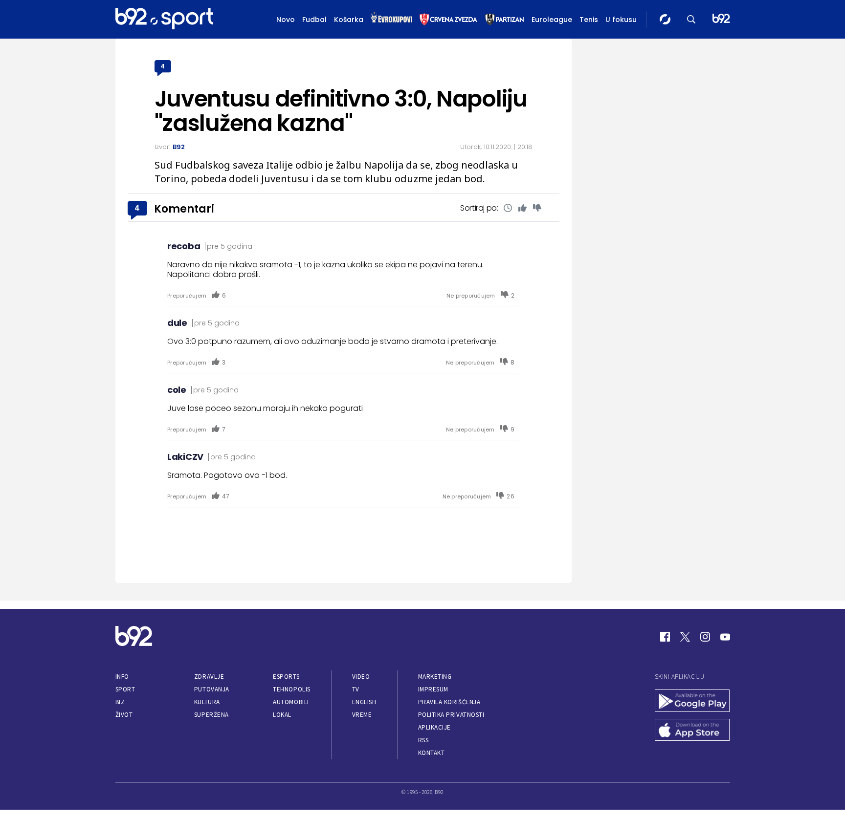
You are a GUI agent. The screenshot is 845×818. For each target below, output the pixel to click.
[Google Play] (692, 701)
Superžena (211, 714)
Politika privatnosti (451, 714)
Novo (285, 19)
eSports (286, 676)
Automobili (291, 702)
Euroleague (552, 19)
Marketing (435, 676)
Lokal (282, 714)
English (364, 702)
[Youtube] (725, 637)
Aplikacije (434, 727)
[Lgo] (721, 19)
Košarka (348, 19)
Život (124, 714)
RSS (423, 740)
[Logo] (164, 19)
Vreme (362, 714)
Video (361, 676)
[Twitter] (685, 637)
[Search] (691, 19)
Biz (120, 702)
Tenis (588, 19)
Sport (125, 689)
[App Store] (692, 731)
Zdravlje (209, 676)
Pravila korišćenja (449, 702)
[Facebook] (665, 637)
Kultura (207, 702)
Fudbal (314, 19)
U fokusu (621, 19)
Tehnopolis (291, 689)
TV (355, 689)
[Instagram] (705, 637)
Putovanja (211, 689)
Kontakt (431, 753)
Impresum (433, 689)
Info (122, 676)
